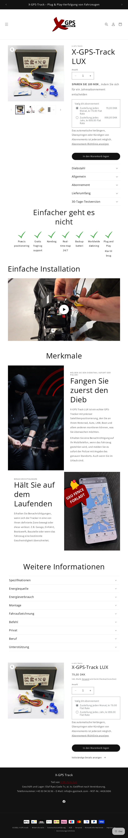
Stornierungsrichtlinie (65, 831)
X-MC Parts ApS (68, 782)
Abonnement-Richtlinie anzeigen (90, 144)
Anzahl (75, 69)
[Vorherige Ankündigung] (6, 4)
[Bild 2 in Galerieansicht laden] (30, 109)
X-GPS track (23, 827)
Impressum (111, 827)
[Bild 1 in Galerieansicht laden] (20, 109)
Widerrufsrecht (38, 827)
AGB (70, 827)
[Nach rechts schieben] (60, 109)
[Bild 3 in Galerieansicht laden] (41, 109)
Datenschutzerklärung (56, 827)
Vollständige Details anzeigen (87, 757)
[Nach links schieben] (11, 109)
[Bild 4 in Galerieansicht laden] (51, 109)
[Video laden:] (64, 309)
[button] (6, 24)
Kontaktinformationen (94, 827)
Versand (85, 679)
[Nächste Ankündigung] (121, 4)
